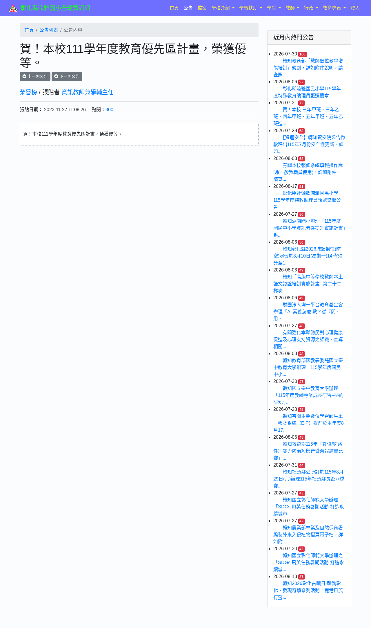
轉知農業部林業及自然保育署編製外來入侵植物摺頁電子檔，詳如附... (308, 534)
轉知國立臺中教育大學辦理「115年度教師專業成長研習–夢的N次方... (308, 395)
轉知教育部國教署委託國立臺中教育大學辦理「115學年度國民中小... (308, 367)
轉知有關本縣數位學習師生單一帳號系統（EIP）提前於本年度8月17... (308, 423)
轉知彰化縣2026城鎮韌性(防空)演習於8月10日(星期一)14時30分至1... (307, 255)
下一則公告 (69, 76)
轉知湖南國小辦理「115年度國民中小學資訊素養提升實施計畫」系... (309, 228)
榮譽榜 (28, 92)
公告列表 (48, 30)
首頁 (175, 7)
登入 (355, 8)
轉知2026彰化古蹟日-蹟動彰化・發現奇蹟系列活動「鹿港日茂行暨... (308, 590)
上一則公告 (37, 76)
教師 (290, 8)
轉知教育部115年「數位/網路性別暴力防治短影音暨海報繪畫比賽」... (308, 451)
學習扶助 (249, 8)
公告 (188, 8)
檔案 (202, 8)
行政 (309, 8)
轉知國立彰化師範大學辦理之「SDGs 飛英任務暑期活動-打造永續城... (308, 562)
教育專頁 (332, 8)
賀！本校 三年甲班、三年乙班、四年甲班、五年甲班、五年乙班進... (308, 116)
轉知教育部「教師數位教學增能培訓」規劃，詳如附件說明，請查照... (308, 67)
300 (109, 109)
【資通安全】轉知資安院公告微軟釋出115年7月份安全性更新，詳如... (309, 144)
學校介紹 (221, 8)
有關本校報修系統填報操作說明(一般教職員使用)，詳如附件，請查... (308, 172)
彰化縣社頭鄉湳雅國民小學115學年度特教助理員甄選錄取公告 (307, 200)
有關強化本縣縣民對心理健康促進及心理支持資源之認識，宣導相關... (308, 339)
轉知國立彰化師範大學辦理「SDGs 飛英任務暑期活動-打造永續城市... (308, 506)
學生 (272, 8)
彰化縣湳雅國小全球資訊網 (55, 8)
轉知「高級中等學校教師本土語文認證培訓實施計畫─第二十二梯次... (308, 283)
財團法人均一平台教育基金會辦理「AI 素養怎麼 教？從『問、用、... (308, 311)
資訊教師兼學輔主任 (87, 92)
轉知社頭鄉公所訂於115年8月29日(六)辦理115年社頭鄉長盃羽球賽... (308, 478)
